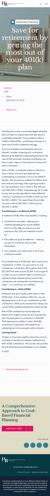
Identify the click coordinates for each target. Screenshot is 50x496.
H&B (6, 91)
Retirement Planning (27, 22)
